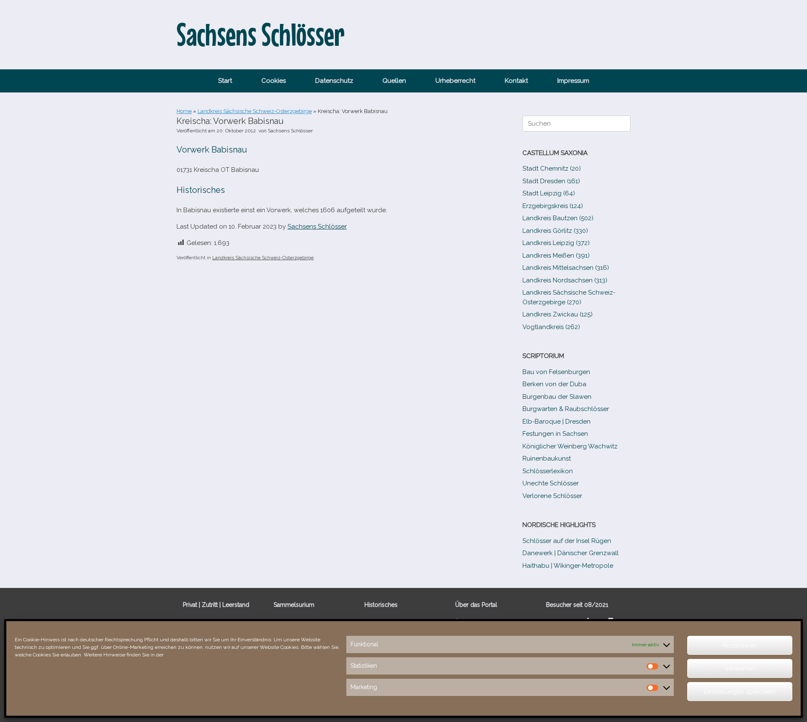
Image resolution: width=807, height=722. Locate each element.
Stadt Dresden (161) (551, 181)
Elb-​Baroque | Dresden (556, 421)
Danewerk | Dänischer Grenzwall (570, 553)
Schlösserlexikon (547, 471)
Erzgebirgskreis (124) (552, 206)
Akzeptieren (740, 645)
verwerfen (740, 668)
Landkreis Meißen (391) (556, 255)
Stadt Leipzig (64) (548, 193)
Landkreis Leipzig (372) (556, 243)
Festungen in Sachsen (555, 433)
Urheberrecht (455, 80)
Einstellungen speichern (739, 692)
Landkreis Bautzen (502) (557, 218)
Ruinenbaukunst (546, 458)
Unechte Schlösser (550, 483)
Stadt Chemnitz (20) (551, 168)
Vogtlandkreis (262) (551, 327)
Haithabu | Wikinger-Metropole (567, 565)
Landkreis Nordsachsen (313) (564, 280)
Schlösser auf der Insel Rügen (566, 541)
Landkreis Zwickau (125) (557, 314)
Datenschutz (334, 80)
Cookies (273, 80)
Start (225, 80)
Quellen (394, 80)
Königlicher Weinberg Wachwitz (569, 446)
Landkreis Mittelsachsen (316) (565, 267)
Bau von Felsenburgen (556, 372)
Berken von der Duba (554, 384)
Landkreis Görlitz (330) (555, 231)
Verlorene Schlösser (552, 496)
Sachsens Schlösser (290, 131)
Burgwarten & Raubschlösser (565, 409)
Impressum (573, 80)
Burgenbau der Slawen (556, 397)
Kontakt (516, 80)
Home (184, 111)
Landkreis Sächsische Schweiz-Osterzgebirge (255, 111)
